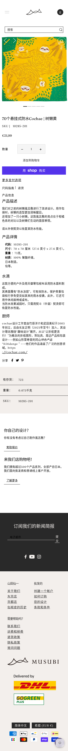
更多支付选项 (11, 180)
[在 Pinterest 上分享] (22, 360)
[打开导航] (7, 12)
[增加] (40, 149)
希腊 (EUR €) (44, 725)
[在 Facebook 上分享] (12, 360)
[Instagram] (39, 556)
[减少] (22, 149)
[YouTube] (32, 556)
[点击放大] (62, 41)
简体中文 (21, 725)
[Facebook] (26, 556)
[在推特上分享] (17, 360)
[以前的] (5, 40)
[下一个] (14, 40)
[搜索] (61, 30)
